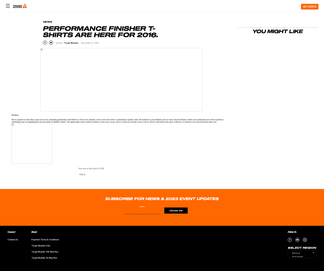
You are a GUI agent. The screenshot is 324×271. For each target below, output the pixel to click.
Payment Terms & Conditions (45, 239)
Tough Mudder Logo (20, 6)
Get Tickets (309, 6)
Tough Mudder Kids (40, 245)
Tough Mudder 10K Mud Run (44, 251)
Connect (11, 231)
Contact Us (13, 239)
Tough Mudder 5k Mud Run (44, 258)
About (34, 231)
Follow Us (292, 231)
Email (142, 206)
